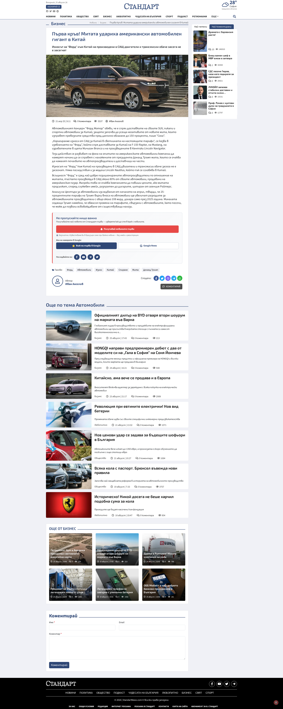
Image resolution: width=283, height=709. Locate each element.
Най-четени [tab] (200, 26)
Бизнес (103, 22)
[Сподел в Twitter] (162, 278)
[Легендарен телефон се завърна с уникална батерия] (117, 585)
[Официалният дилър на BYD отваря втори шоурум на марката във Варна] (69, 326)
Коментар (55, 634)
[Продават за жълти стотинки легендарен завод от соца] (70, 585)
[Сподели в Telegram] (173, 278)
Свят (198, 693)
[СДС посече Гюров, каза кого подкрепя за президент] (200, 76)
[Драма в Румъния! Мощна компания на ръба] (163, 549)
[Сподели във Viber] (168, 278)
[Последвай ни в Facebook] (212, 684)
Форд (70, 270)
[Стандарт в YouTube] (83, 257)
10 (213, 49)
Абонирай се (53, 6)
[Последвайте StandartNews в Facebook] (47, 11)
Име (52, 622)
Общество (100, 458)
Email (121, 622)
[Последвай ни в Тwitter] (227, 684)
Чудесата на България (143, 693)
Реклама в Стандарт (144, 706)
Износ (99, 270)
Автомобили (84, 270)
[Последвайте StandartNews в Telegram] (57, 11)
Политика (86, 693)
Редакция (103, 706)
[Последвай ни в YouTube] (219, 684)
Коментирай (173, 286)
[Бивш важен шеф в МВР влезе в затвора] (200, 61)
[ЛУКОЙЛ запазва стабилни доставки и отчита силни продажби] (200, 92)
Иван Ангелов (116, 121)
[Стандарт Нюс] (61, 686)
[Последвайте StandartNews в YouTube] (54, 11)
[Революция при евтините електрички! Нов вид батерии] (69, 414)
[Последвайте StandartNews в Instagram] (50, 11)
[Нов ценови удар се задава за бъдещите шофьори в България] (69, 445)
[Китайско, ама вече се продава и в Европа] (69, 386)
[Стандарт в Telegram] (90, 257)
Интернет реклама (121, 706)
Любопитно (100, 425)
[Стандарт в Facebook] (77, 257)
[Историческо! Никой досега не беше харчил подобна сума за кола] (69, 505)
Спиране (123, 270)
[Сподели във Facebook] (156, 278)
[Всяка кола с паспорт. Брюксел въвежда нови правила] (69, 476)
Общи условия (86, 706)
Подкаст (119, 693)
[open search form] (234, 16)
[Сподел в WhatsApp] (179, 278)
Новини (93, 22)
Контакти (164, 706)
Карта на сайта (180, 706)
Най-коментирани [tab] (221, 26)
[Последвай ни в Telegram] (234, 684)
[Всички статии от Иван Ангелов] (57, 281)
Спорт (210, 693)
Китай (110, 270)
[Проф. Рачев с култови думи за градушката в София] (200, 108)
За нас (72, 706)
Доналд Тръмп (150, 270)
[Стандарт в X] (97, 257)
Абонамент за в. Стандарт (204, 706)
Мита (135, 270)
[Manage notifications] (276, 702)
